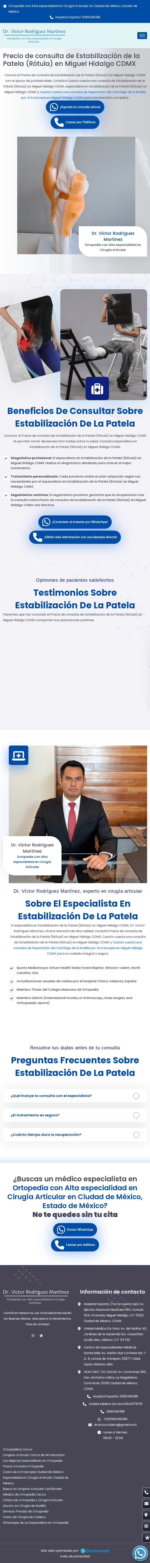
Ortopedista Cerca (17, 1449)
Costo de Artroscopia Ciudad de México (33, 1472)
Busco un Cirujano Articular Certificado (32, 1489)
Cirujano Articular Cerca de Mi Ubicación (34, 1455)
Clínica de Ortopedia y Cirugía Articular (33, 1500)
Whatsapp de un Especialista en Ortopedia (36, 1522)
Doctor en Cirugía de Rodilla (24, 1506)
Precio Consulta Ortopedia (23, 1466)
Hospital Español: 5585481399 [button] (77, 17)
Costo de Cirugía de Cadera (24, 1517)
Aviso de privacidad (75, 1556)
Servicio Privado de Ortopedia (25, 1511)
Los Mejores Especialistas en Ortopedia (32, 1460)
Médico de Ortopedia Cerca (24, 1494)
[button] (75, 107)
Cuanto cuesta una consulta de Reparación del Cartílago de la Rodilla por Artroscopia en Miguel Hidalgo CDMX (78, 948)
